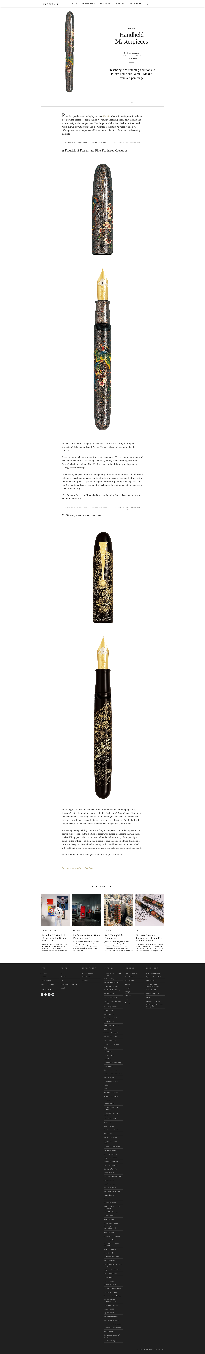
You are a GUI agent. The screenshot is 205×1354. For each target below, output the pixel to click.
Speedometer (130, 977)
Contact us (44, 977)
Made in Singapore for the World (112, 1207)
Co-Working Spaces (111, 1081)
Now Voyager (108, 1010)
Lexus (148, 997)
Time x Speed (109, 1014)
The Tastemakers (110, 1260)
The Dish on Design (111, 1137)
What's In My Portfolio (69, 984)
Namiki (106, 116)
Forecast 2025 (109, 1232)
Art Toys (107, 1085)
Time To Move (109, 1077)
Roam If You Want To (111, 1044)
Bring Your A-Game (111, 1119)
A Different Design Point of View (113, 1265)
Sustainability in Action (112, 1257)
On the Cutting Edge (111, 979)
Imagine (106, 1048)
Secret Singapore (152, 994)
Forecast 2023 (109, 1173)
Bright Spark (108, 1277)
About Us (44, 973)
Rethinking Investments (112, 1288)
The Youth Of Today (111, 1070)
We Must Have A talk (111, 1025)
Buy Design (108, 1051)
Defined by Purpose (111, 1240)
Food (105, 1089)
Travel (127, 988)
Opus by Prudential (153, 977)
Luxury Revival (109, 1126)
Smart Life (107, 1059)
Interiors (128, 984)
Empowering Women (111, 1320)
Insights (85, 980)
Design (127, 992)
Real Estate (86, 977)
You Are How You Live (112, 982)
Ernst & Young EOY (153, 973)
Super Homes (109, 1055)
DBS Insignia (151, 980)
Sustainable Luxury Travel (111, 1114)
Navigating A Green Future (111, 1142)
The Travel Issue (110, 1188)
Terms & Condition (47, 984)
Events (127, 1003)
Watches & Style (131, 973)
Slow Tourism (108, 1066)
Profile (63, 977)
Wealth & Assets (88, 973)
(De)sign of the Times (111, 1169)
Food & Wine (129, 980)
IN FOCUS (105, 4)
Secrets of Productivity (112, 1147)
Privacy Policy (46, 980)
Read (63, 988)
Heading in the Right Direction (111, 1244)
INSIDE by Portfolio (153, 1001)
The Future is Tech (110, 1018)
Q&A (62, 980)
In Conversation (109, 1100)
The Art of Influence (111, 1316)
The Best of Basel (110, 1036)
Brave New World (110, 1150)
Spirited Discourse (110, 997)
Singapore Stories (110, 1158)
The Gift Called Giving (112, 990)
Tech (126, 999)
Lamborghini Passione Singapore (154, 1006)
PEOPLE (73, 4)
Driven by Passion (110, 1165)
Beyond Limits (109, 1313)
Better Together (109, 1281)
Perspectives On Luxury (112, 1063)
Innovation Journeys (111, 1161)
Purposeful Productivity (112, 1176)
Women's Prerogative (112, 1033)
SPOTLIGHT (135, 4)
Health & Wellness (110, 1154)
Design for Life (109, 1022)
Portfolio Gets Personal (112, 1328)
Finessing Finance (110, 1007)
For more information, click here (77, 868)
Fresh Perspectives (111, 1092)
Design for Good (110, 1202)
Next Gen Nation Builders (113, 1296)
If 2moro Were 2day (111, 986)
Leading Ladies (109, 1184)
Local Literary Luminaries (113, 1074)
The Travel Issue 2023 (112, 1191)
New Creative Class (111, 1223)
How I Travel (108, 1253)
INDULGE (120, 4)
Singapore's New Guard (112, 1270)
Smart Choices (109, 1195)
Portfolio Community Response (111, 1108)
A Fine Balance (109, 1216)
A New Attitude (109, 1180)
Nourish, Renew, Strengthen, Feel (110, 1228)
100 (62, 973)
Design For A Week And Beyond (112, 974)
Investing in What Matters (113, 1324)
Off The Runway (110, 994)
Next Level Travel (110, 1285)
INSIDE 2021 (108, 1122)
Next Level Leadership (112, 1236)
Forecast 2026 (109, 1309)
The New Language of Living (112, 1336)
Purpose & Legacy (110, 1292)
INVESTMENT (88, 4)
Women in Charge (110, 1249)
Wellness (128, 995)
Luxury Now (108, 1029)
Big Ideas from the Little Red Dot (112, 1002)
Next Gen (107, 1199)
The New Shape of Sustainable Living (110, 1300)
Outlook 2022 (108, 1133)
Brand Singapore (110, 1040)
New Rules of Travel (111, 1130)
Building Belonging (110, 1341)
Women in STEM (109, 1104)
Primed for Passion (111, 1212)
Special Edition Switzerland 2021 (152, 985)
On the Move (108, 1331)
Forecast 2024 (109, 1219)
